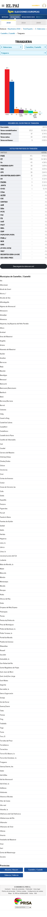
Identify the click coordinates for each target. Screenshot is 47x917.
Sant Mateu (4, 681)
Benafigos (3, 375)
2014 (23, 23)
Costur (2, 483)
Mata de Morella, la (6, 564)
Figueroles (3, 509)
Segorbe (3, 685)
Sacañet (3, 655)
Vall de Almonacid (6, 779)
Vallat (2, 771)
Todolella (3, 724)
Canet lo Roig (4, 418)
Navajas (3, 590)
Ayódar (2, 354)
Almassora (4, 311)
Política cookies (21, 891)
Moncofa (3, 573)
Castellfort (3, 427)
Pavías (2, 616)
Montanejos (4, 582)
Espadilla (3, 500)
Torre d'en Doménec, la (8, 758)
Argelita (3, 341)
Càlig (2, 414)
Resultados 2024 (28, 17)
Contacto (8, 889)
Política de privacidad (8, 891)
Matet (2, 569)
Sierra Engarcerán (6, 693)
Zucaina (3, 857)
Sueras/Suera (5, 706)
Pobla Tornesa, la (6, 633)
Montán (2, 577)
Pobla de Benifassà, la (7, 629)
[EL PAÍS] (12, 6)
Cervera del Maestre (7, 453)
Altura (2, 328)
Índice (31, 893)
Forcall (2, 513)
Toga (2, 728)
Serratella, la (4, 689)
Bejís (1, 367)
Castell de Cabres (6, 423)
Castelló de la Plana (7, 435)
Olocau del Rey (5, 599)
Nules (2, 595)
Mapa (10, 893)
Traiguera (3, 762)
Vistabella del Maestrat (8, 840)
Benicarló (3, 384)
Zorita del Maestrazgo (7, 853)
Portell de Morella (6, 638)
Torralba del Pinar (6, 741)
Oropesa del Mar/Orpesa (8, 607)
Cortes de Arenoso (6, 478)
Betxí (2, 397)
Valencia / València (11, 875)
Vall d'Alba (3, 775)
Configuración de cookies (35, 891)
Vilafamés (3, 792)
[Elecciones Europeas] (24, 12)
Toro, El (2, 736)
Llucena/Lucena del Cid (8, 556)
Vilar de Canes (5, 801)
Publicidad (29, 889)
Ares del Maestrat (6, 337)
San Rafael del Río (6, 663)
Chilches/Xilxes (5, 457)
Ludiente (3, 560)
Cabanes (3, 410)
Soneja (2, 698)
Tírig (1, 719)
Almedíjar (3, 315)
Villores (2, 831)
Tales (2, 711)
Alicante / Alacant (11, 870)
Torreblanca (4, 745)
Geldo (2, 530)
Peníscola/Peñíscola (7, 620)
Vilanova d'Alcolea (6, 797)
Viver (2, 844)
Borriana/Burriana (6, 401)
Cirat (1, 474)
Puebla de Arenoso (6, 642)
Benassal (3, 380)
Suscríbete (35, 5)
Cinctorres (3, 470)
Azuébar (3, 358)
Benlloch (3, 392)
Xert (1, 848)
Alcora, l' (3, 294)
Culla (2, 491)
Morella (2, 586)
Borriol (2, 405)
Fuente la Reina (5, 517)
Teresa (2, 715)
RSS (35, 893)
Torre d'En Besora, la (7, 754)
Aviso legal (36, 889)
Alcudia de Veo (5, 298)
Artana (2, 345)
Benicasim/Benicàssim (8, 388)
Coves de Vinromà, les (8, 487)
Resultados (15, 17)
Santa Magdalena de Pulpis (9, 668)
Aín (1, 281)
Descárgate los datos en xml (23, 266)
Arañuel (3, 332)
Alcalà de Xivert (5, 289)
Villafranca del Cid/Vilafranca (10, 814)
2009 (38, 23)
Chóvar (2, 466)
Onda (2, 603)
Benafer (3, 371)
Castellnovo (4, 431)
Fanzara (3, 504)
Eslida (2, 496)
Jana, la (3, 543)
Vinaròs (2, 835)
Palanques (3, 612)
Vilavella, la (4, 810)
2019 (9, 23)
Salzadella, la (4, 659)
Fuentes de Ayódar (6, 521)
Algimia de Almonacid (7, 306)
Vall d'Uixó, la (4, 784)
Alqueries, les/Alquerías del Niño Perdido (14, 324)
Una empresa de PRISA (23, 901)
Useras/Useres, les (6, 767)
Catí (1, 444)
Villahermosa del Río (7, 818)
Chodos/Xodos (5, 461)
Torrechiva (4, 749)
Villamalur (3, 822)
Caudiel (2, 448)
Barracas (3, 362)
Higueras (3, 539)
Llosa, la (3, 552)
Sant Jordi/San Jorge (7, 676)
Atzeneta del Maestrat (7, 349)
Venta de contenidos (18, 889)
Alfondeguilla (4, 302)
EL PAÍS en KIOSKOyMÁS (20, 893)
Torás (2, 732)
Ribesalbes (4, 646)
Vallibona (3, 788)
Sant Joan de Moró (6, 672)
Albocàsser (4, 285)
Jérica (2, 547)
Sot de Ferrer (4, 702)
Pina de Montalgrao (7, 625)
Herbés (2, 534)
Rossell (2, 650)
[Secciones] (3, 6)
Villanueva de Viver (6, 827)
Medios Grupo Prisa (23, 907)
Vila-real (3, 805)
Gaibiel (2, 526)
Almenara (3, 319)
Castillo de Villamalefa (8, 440)
